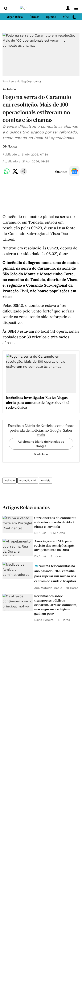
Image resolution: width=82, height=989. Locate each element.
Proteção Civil (27, 480)
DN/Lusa (10, 146)
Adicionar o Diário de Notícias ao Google (41, 444)
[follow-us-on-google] (74, 171)
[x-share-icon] (15, 173)
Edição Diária (14, 17)
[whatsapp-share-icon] (6, 173)
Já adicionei (41, 454)
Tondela (45, 480)
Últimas (34, 17)
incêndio (9, 480)
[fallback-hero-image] (18, 524)
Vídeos (67, 17)
